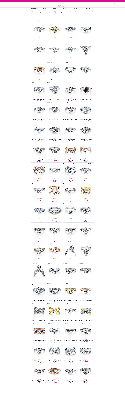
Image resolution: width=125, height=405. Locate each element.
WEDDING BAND (44, 8)
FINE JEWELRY (55, 8)
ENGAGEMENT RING (34, 8)
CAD (118, 3)
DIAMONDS (64, 8)
